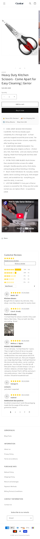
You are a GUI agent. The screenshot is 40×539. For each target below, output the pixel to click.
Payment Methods (10, 486)
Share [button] (6, 238)
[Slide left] (15, 68)
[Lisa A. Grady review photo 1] (9, 329)
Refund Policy (9, 472)
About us (7, 449)
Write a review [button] (20, 263)
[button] (4, 3)
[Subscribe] (30, 518)
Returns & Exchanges (11, 482)
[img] (16, 293)
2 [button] (15, 412)
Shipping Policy (9, 477)
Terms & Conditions (11, 459)
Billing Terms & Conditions (13, 491)
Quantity (4, 92)
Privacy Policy (9, 454)
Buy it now (20, 110)
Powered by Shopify (24, 535)
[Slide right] (24, 68)
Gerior (16, 535)
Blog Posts (8, 436)
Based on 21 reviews (11, 261)
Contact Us (8, 505)
